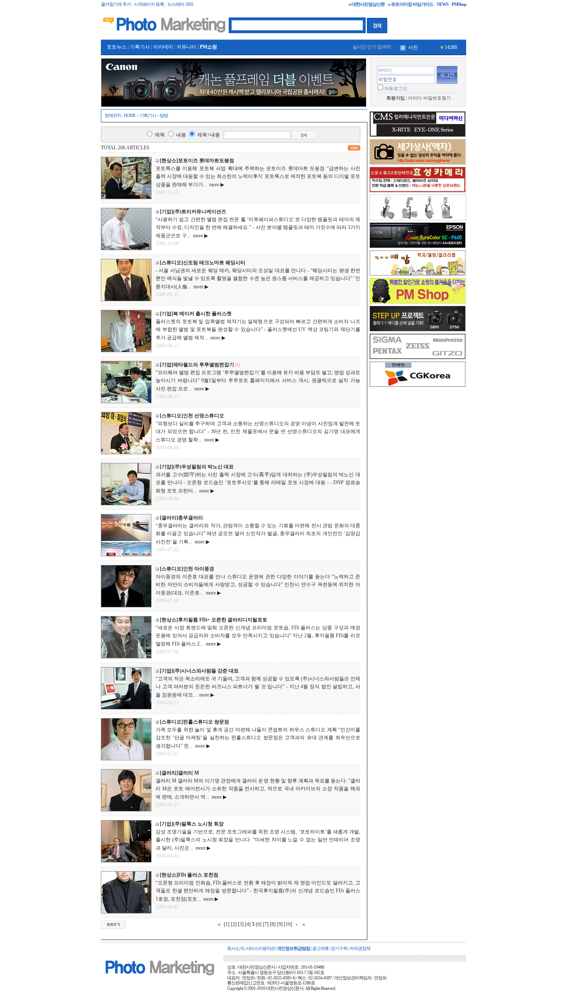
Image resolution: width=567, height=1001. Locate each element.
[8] (273, 924)
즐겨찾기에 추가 (116, 4)
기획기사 (140, 47)
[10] (288, 924)
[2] (234, 924)
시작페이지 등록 (149, 4)
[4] (248, 924)
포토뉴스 (117, 47)
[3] (241, 924)
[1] (227, 924)
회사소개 (235, 948)
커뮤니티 (186, 47)
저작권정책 (359, 948)
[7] (266, 924)
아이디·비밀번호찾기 (429, 98)
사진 (413, 47)
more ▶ (215, 185)
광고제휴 (320, 948)
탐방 (164, 115)
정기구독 (339, 948)
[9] (280, 924)
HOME (130, 115)
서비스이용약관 (260, 948)
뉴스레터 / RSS (180, 4)
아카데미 (163, 47)
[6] (259, 924)
